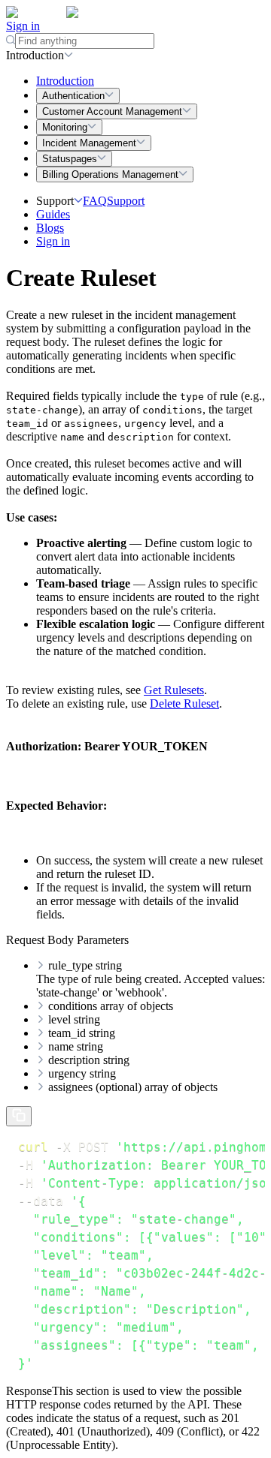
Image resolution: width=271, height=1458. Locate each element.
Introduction (65, 80)
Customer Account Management (112, 111)
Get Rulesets (174, 690)
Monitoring (64, 127)
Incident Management (89, 143)
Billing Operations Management (110, 174)
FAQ (95, 200)
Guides (53, 214)
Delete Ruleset (184, 703)
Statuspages (69, 158)
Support (126, 200)
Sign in (23, 26)
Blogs (50, 227)
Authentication (73, 95)
